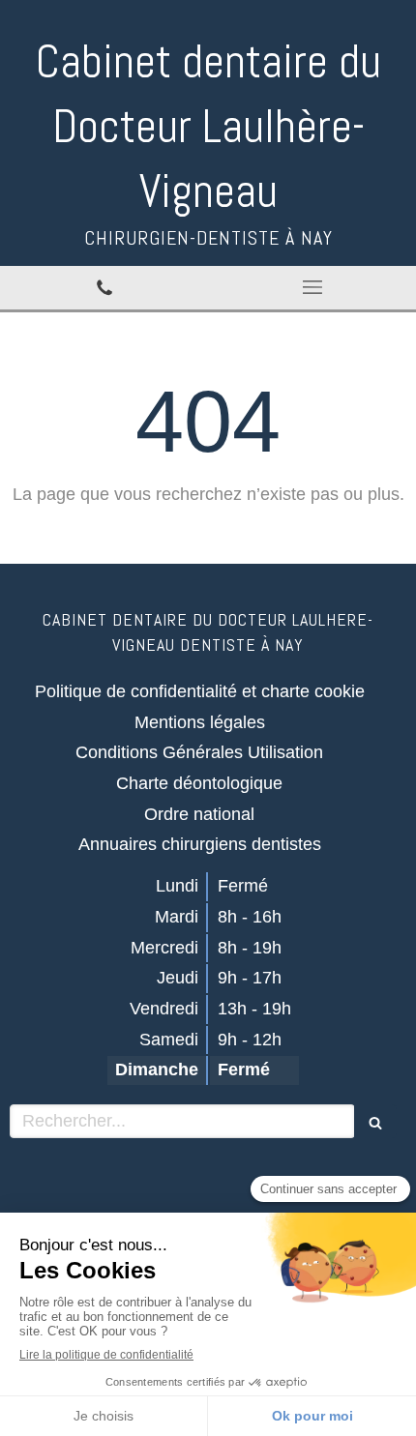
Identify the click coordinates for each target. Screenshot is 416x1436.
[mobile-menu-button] (312, 287)
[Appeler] (104, 288)
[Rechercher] (375, 1121)
